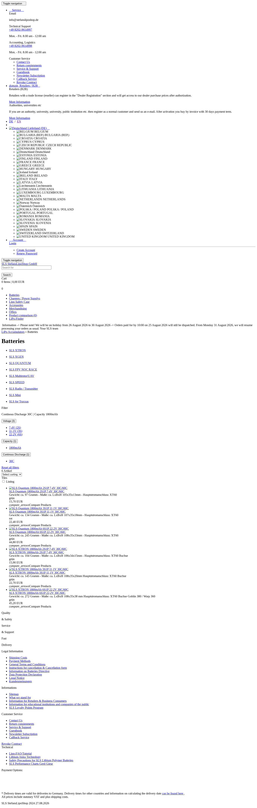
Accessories (16, 305)
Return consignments (29, 65)
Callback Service (27, 78)
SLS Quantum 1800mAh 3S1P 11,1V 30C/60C (37, 511)
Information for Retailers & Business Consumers (38, 700)
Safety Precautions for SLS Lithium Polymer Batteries (41, 760)
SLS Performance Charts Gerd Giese (31, 763)
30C (11, 461)
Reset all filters (10, 467)
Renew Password (27, 253)
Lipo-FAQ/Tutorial (20, 753)
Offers (13, 312)
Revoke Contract (27, 82)
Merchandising (18, 308)
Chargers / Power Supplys (24, 298)
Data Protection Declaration (25, 674)
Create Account (26, 250)
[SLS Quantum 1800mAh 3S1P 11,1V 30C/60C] (39, 508)
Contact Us (23, 62)
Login (12, 243)
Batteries (14, 295)
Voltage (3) (9, 421)
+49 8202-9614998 (20, 45)
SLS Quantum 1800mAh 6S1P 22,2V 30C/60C (37, 532)
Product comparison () (23, 315)
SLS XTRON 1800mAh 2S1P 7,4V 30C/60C (36, 552)
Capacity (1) (9, 441)
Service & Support (28, 68)
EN (19, 121)
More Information (19, 101)
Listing (10, 481)
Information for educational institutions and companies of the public (49, 704)
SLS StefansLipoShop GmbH (19, 263)
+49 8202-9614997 (20, 29)
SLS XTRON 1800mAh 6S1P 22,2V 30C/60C (37, 593)
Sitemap (14, 694)
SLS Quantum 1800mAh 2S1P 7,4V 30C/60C (36, 491)
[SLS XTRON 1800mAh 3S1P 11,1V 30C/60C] (38, 569)
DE (11, 121)
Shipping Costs (18, 657)
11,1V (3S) (15, 431)
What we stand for (20, 697)
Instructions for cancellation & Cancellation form (38, 667)
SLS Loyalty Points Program (26, 707)
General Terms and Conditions (27, 664)
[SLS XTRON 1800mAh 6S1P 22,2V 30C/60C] (38, 589)
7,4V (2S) (15, 427)
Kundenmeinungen (20, 681)
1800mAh (15, 447)
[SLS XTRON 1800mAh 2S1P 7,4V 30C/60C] (38, 549)
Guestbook (23, 72)
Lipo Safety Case (19, 301)
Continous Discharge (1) (16, 454)
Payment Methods (19, 661)
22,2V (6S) (15, 434)
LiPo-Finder (16, 318)
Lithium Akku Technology (25, 757)
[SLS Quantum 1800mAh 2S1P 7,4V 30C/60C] (38, 488)
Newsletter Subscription (31, 75)
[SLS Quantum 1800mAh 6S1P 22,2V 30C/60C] (39, 528)
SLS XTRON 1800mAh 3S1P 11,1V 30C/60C (37, 572)
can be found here (173, 793)
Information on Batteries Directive (29, 671)
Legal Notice (16, 678)
